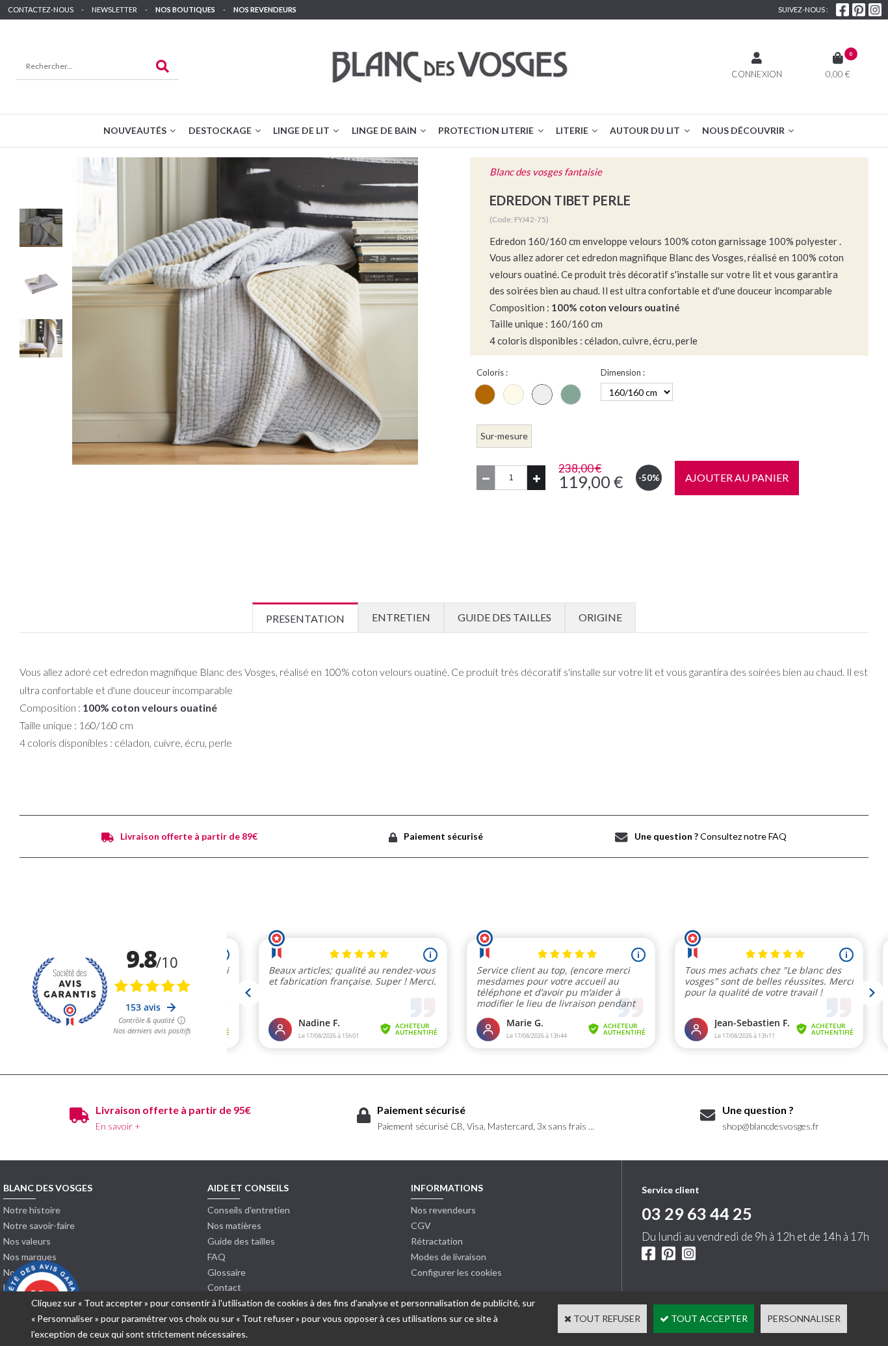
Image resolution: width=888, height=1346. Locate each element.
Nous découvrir (743, 130)
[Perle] (542, 394)
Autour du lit (645, 130)
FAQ (216, 1256)
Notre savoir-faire (39, 1225)
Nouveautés (134, 130)
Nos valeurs (27, 1241)
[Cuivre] (485, 394)
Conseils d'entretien (248, 1209)
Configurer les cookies (456, 1272)
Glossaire (226, 1272)
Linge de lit (301, 130)
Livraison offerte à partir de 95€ (173, 1110)
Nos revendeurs (264, 9)
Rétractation (437, 1241)
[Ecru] (513, 394)
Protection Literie (486, 130)
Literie (572, 130)
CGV (421, 1225)
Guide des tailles (241, 1241)
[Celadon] (571, 394)
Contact (224, 1287)
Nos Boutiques (185, 9)
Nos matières (234, 1225)
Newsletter (114, 9)
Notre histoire (31, 1209)
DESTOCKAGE (220, 130)
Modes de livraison (448, 1256)
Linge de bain (384, 130)
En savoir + (118, 1126)
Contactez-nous (40, 9)
